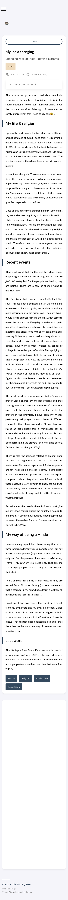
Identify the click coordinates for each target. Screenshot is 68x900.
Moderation (42, 687)
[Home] (7, 24)
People (11, 687)
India (10, 66)
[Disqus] (33, 751)
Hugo (13, 898)
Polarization (14, 696)
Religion (26, 687)
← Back (34, 41)
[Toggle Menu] (3, 9)
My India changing (20, 52)
